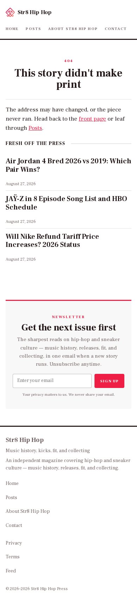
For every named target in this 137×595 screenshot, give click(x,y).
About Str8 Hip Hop (73, 28)
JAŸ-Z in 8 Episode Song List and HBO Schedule (66, 203)
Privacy (14, 543)
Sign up (109, 381)
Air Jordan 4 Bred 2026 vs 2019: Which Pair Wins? (68, 165)
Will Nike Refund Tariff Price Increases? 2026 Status (52, 241)
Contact (116, 28)
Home (12, 28)
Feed (11, 571)
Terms (13, 557)
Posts (33, 28)
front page (92, 119)
